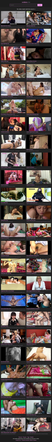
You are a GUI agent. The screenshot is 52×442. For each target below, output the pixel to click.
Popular (24, 437)
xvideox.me (18, 440)
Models (31, 437)
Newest (20, 437)
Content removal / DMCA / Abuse (29, 440)
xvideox (26, 2)
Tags (28, 437)
